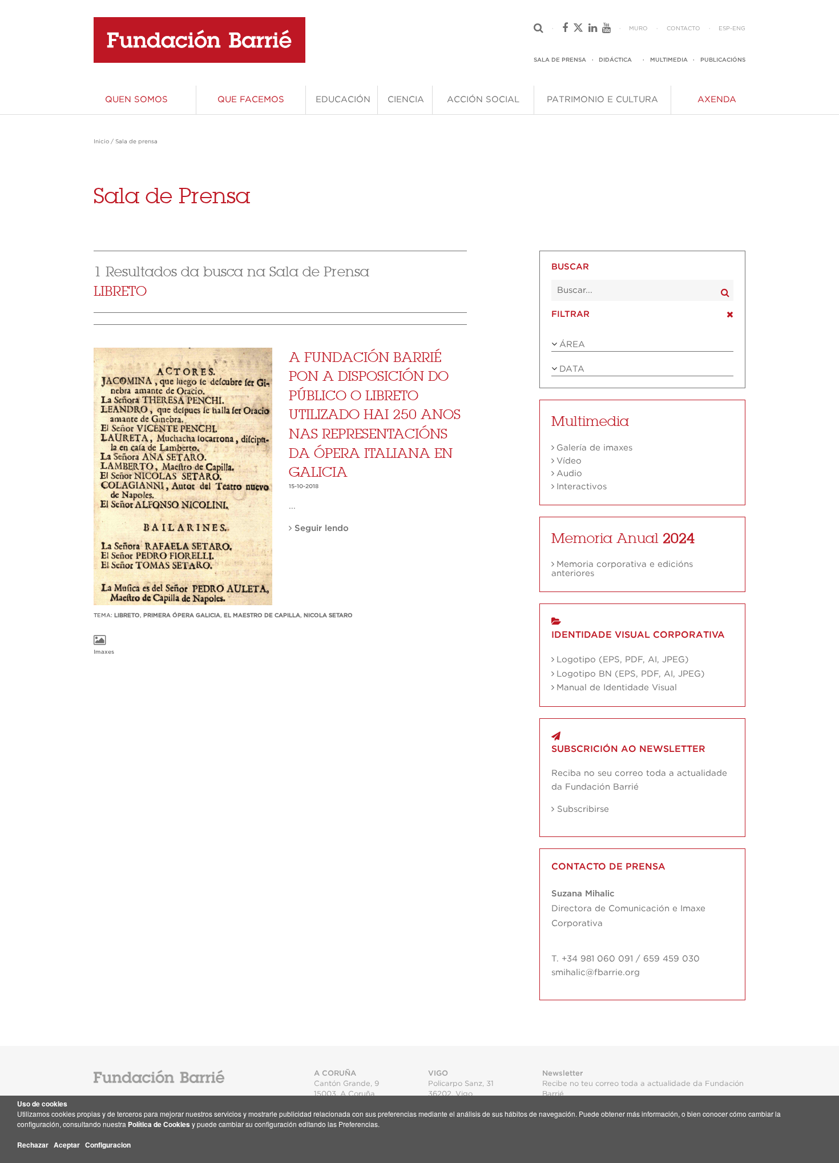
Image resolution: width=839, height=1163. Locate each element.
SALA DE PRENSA (560, 60)
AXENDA (716, 99)
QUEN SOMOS (136, 99)
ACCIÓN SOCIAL (483, 99)
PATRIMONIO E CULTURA (602, 99)
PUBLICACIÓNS (722, 60)
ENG (738, 28)
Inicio (101, 141)
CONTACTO (683, 28)
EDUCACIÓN (343, 99)
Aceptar (67, 1145)
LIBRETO (127, 615)
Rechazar (33, 1145)
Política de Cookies (159, 1124)
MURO (638, 28)
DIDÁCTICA (615, 60)
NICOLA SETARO (328, 615)
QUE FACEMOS (250, 99)
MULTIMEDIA (669, 60)
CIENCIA (406, 99)
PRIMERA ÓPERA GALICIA (181, 615)
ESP (724, 28)
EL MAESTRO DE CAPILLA (262, 615)
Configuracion (108, 1145)
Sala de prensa (136, 141)
